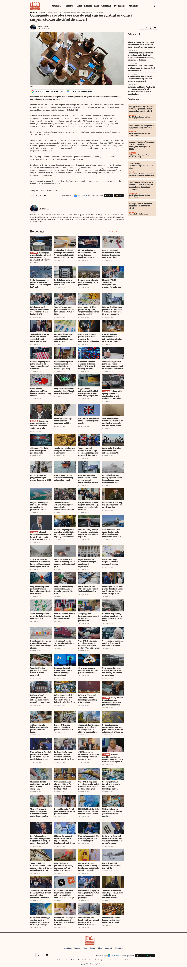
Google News (82, 195)
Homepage (42, 12)
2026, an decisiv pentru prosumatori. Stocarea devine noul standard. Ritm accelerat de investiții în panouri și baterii (112, 310)
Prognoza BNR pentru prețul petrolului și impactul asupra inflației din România (40, 590)
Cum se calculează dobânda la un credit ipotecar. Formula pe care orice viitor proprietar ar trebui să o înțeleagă (112, 253)
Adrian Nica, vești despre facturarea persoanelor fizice (110, 561)
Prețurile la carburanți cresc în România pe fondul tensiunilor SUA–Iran (64, 590)
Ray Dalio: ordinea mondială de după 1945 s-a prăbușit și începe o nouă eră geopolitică (40, 839)
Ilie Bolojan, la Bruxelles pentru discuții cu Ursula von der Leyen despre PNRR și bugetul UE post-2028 (112, 590)
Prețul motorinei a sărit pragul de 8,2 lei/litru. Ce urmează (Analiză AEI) (64, 390)
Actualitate (57, 5)
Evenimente (120, 5)
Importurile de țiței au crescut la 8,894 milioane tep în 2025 (111, 450)
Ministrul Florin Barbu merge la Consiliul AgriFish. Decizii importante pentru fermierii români (39, 337)
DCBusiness (33, 12)
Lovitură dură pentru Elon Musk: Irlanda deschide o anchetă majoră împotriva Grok (64, 755)
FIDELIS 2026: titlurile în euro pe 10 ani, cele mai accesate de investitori (88, 811)
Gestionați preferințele (96, 960)
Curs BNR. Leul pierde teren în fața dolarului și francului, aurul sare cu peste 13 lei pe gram (88, 785)
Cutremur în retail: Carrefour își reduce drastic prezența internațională (63, 671)
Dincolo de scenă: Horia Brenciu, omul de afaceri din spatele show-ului (39, 424)
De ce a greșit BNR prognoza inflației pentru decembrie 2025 (40, 477)
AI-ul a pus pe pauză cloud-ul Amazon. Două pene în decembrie (88, 670)
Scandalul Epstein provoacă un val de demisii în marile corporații (38, 671)
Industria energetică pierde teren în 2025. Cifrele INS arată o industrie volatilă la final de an (64, 698)
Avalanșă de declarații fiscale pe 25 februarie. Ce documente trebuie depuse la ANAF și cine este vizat (64, 253)
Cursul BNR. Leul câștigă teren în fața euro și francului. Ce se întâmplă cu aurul (64, 921)
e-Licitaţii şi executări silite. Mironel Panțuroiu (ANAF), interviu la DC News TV (40, 256)
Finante (69, 5)
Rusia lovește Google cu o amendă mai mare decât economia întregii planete (40, 644)
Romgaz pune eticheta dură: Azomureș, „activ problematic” (88, 282)
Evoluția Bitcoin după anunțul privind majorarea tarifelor (63, 420)
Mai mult (133, 5)
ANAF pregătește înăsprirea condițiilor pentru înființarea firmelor (39, 728)
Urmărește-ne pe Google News (81, 91)
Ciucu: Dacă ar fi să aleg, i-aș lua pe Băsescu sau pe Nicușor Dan (112, 504)
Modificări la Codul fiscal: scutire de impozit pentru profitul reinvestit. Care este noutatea (88, 921)
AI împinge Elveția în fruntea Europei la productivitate (39, 450)
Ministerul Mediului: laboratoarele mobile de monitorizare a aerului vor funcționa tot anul (112, 422)
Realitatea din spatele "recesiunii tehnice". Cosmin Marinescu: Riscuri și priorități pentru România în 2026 (64, 365)
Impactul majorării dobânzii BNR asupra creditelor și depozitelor (87, 562)
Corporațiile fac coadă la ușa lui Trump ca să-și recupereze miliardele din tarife (88, 506)
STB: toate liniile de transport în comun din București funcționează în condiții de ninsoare (40, 562)
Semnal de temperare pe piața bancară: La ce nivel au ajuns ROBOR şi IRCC (64, 310)
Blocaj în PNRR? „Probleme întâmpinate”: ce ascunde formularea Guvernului (111, 283)
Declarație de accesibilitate (121, 960)
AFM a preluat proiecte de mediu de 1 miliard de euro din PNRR (40, 615)
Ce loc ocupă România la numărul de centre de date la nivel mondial (112, 643)
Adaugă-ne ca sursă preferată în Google (49, 91)
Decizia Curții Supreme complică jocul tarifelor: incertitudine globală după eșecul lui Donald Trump (64, 533)
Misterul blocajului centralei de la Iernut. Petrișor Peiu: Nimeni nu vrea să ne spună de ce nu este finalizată (40, 535)
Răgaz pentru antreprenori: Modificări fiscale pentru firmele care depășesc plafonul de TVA (88, 392)
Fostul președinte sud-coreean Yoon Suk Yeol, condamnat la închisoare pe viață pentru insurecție (112, 839)
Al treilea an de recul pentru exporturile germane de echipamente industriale (88, 337)
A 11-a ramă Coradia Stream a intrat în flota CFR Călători (64, 643)
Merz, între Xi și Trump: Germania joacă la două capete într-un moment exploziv (88, 533)
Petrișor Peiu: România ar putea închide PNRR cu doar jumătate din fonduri (112, 701)
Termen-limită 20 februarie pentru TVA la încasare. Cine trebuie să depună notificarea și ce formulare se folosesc (40, 866)
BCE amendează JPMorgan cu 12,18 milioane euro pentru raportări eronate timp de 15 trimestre (40, 698)
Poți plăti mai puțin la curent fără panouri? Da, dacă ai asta (64, 282)
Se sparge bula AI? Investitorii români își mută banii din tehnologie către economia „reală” (111, 785)
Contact (108, 960)
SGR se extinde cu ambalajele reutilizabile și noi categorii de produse (112, 812)
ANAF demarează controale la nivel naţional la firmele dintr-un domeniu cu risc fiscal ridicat (112, 337)
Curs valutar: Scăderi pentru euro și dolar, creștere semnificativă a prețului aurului (88, 310)
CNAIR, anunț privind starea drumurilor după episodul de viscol (64, 477)
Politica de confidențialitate (66, 960)
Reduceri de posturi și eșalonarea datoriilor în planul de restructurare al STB (112, 617)
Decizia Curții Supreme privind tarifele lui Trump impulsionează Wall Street (40, 365)
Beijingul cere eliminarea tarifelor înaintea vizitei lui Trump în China (40, 392)
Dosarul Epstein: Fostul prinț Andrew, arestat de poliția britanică (64, 811)
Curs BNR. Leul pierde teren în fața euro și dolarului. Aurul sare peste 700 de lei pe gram (88, 644)
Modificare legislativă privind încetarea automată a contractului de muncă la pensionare (112, 365)
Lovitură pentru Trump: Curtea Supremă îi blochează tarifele (64, 615)
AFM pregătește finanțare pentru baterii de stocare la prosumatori (88, 617)
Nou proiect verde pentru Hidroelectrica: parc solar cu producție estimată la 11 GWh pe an (112, 728)
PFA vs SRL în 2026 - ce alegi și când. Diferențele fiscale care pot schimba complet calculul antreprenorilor (89, 866)
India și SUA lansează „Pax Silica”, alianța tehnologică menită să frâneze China (87, 698)
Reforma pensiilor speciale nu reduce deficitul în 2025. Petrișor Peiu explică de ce (112, 758)
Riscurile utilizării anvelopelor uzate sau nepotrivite (111, 865)
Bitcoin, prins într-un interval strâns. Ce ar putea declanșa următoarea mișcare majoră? (87, 253)
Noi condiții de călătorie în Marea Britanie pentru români (88, 420)
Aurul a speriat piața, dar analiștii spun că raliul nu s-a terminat (64, 450)
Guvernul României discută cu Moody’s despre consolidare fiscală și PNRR (62, 785)
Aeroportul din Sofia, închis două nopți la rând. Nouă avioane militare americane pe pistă (111, 533)
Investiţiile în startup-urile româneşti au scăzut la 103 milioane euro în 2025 (63, 337)
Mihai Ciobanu (43, 26)
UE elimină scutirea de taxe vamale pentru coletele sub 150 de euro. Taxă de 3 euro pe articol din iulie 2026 (64, 894)
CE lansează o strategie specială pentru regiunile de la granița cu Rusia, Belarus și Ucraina (40, 921)
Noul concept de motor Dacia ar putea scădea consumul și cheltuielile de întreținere (112, 671)
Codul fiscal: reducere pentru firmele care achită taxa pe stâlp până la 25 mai (40, 283)
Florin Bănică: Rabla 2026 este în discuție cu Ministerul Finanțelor (88, 588)
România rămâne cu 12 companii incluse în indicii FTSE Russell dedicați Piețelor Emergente (87, 365)
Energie (88, 5)
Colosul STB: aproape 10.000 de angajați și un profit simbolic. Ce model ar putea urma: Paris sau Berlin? (112, 394)
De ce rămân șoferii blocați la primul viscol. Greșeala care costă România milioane (112, 478)
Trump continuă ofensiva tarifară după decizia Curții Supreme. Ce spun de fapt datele (88, 451)
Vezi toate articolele (114, 232)
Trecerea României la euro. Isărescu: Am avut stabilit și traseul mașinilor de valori (112, 894)
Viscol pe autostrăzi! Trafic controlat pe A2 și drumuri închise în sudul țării (64, 562)
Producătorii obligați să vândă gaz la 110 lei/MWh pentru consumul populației (88, 894)
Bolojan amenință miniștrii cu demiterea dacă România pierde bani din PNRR (39, 310)
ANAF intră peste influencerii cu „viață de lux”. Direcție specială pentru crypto (88, 755)
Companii (106, 5)
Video (79, 5)
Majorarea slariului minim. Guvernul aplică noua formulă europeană (40, 785)
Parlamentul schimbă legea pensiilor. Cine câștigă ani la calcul (111, 919)
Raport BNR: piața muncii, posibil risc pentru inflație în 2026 (63, 727)
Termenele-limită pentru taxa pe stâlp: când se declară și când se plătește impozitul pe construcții (88, 728)
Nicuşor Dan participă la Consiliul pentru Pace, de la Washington (88, 838)
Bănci (96, 5)
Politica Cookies (82, 960)
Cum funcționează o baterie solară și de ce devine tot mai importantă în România (88, 478)
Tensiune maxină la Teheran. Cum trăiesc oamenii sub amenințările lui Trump (64, 506)
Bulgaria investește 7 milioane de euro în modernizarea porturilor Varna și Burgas (39, 506)
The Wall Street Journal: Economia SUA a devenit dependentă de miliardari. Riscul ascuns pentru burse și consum (40, 894)
